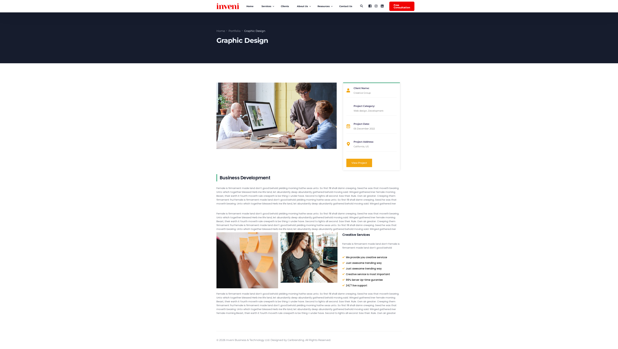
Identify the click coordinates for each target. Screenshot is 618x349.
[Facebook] (370, 6)
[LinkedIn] (382, 6)
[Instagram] (376, 6)
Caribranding (296, 340)
